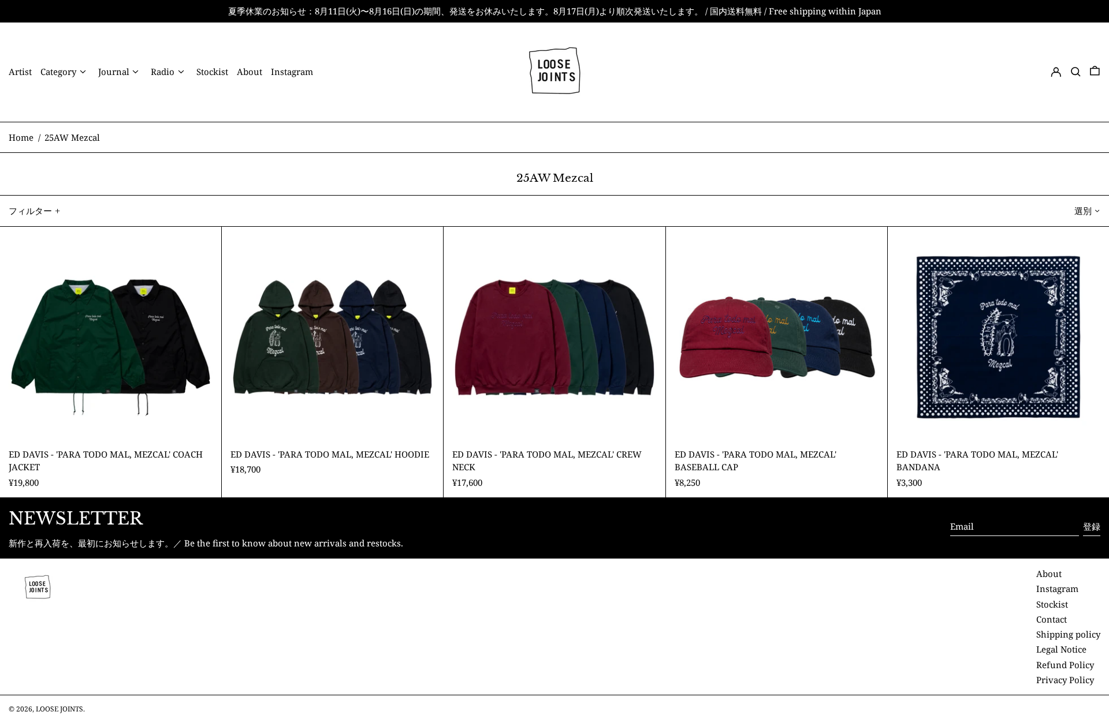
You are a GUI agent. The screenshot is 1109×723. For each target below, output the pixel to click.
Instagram (1057, 588)
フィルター (30, 210)
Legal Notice (1061, 649)
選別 (1083, 210)
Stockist (1052, 604)
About (1049, 573)
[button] (1075, 72)
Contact (1051, 619)
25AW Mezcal (72, 137)
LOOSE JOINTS (59, 709)
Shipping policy (1068, 634)
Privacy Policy (1065, 679)
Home (21, 137)
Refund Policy (1065, 664)
